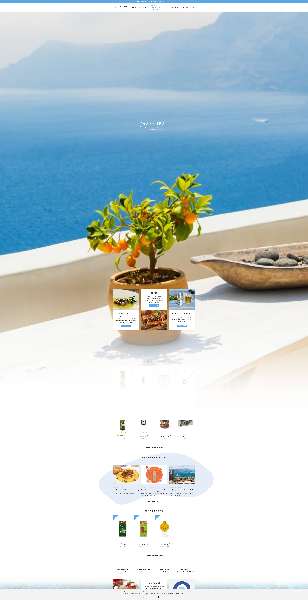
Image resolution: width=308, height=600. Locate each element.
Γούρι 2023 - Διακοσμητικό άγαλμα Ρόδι (164, 543)
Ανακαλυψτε (126, 326)
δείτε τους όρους (166, 1)
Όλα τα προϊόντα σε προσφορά (154, 556)
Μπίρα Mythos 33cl (122, 435)
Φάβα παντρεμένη (118, 486)
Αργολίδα (171, 486)
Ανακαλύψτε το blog (154, 501)
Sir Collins (145, 486)
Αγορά (123, 443)
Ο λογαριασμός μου (176, 7)
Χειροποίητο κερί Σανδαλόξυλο (143, 435)
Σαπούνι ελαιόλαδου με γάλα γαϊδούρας (185, 435)
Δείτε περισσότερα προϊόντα (154, 448)
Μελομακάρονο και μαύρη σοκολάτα (122, 543)
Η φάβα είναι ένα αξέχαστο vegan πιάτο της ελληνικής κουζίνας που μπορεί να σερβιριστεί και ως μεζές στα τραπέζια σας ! (126, 491)
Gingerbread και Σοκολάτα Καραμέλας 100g (143, 543)
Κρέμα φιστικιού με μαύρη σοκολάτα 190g (164, 435)
